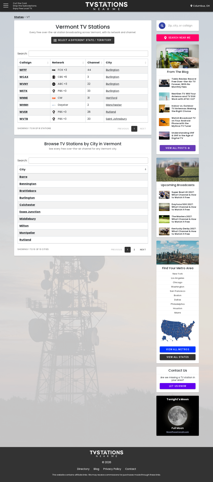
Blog (96, 469)
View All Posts (176, 148)
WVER (23, 112)
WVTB (23, 119)
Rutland (111, 112)
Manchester (114, 105)
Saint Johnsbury (116, 119)
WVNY (23, 84)
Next (143, 249)
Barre (23, 177)
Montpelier (27, 233)
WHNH (23, 105)
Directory (83, 469)
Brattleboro (27, 191)
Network (58, 62)
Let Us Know (177, 386)
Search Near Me (179, 37)
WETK (23, 91)
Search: (22, 53)
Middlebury (27, 219)
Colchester (27, 205)
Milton (24, 226)
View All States (178, 357)
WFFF (23, 70)
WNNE (23, 98)
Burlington (112, 70)
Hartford (111, 98)
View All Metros (177, 349)
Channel (93, 62)
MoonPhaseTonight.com (177, 432)
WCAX (23, 77)
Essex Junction (29, 212)
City (109, 62)
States (19, 17)
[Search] (162, 25)
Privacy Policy (112, 469)
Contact (130, 469)
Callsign (25, 62)
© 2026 (106, 462)
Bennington (27, 184)
